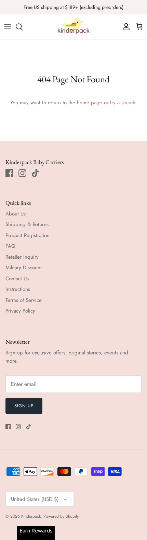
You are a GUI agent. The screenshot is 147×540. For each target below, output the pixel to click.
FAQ (10, 246)
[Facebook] (9, 173)
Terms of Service (23, 300)
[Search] (22, 26)
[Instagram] (22, 173)
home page (89, 102)
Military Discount (23, 267)
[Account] (124, 26)
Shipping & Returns (27, 224)
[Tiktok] (35, 173)
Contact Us (17, 278)
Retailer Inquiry (22, 257)
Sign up (24, 405)
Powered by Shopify (61, 516)
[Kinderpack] (73, 27)
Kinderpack (31, 516)
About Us (15, 214)
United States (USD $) (35, 499)
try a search (122, 102)
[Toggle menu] (7, 26)
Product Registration (27, 235)
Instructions (17, 289)
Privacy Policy (20, 311)
